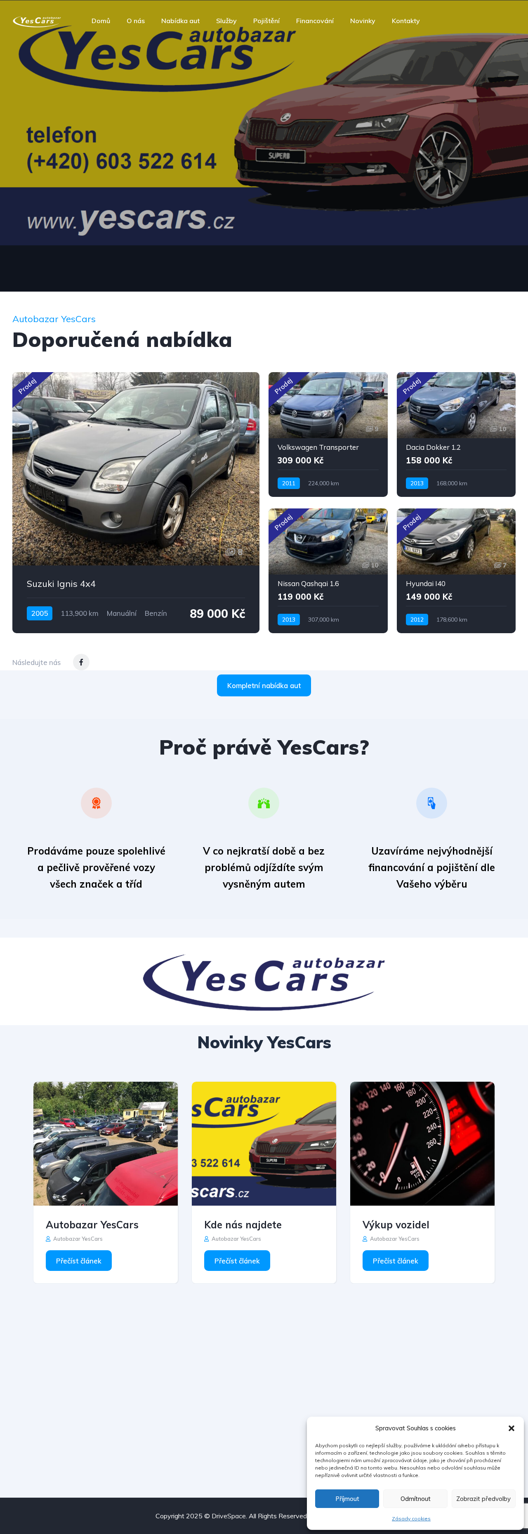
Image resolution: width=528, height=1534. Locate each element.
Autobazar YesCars (92, 1224)
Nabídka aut (180, 21)
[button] (511, 1428)
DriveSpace (229, 1516)
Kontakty (406, 21)
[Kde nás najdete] (264, 1144)
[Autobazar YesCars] (36, 21)
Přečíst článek (78, 1260)
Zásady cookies (411, 1518)
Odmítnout (416, 1499)
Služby (226, 21)
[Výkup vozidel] (422, 1144)
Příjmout (347, 1499)
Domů (101, 21)
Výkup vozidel (396, 1224)
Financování (315, 21)
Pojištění (266, 21)
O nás (136, 21)
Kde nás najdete (243, 1224)
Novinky (362, 21)
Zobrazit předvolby (483, 1499)
